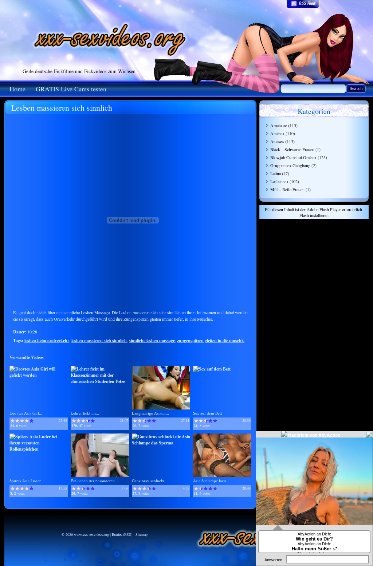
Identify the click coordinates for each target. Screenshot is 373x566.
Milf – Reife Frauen (287, 189)
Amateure (278, 125)
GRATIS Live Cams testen (71, 88)
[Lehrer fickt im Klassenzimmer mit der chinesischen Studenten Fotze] (100, 381)
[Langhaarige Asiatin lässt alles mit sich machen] (161, 408)
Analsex (277, 133)
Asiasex (277, 141)
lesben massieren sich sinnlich (99, 340)
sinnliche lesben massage (152, 340)
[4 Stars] (26, 421)
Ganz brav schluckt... (150, 480)
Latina (275, 173)
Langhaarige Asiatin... (150, 413)
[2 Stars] (17, 421)
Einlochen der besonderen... (94, 480)
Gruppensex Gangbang (290, 165)
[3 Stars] (22, 421)
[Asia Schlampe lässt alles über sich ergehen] (222, 475)
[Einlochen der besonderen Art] (100, 475)
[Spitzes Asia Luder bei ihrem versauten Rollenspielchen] (38, 449)
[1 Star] (12, 421)
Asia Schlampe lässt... (211, 480)
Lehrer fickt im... (85, 413)
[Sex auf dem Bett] (212, 369)
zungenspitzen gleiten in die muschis (210, 340)
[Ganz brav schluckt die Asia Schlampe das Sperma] (161, 443)
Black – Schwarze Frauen (292, 149)
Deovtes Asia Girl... (25, 413)
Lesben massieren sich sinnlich (61, 107)
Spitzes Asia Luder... (26, 480)
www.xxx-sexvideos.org (91, 534)
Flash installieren (314, 215)
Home (17, 88)
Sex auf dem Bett (207, 413)
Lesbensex (279, 181)
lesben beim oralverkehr (46, 340)
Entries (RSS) (122, 534)
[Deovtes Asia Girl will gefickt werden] (38, 375)
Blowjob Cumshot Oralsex (293, 157)
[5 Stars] (31, 421)
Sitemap (142, 534)
